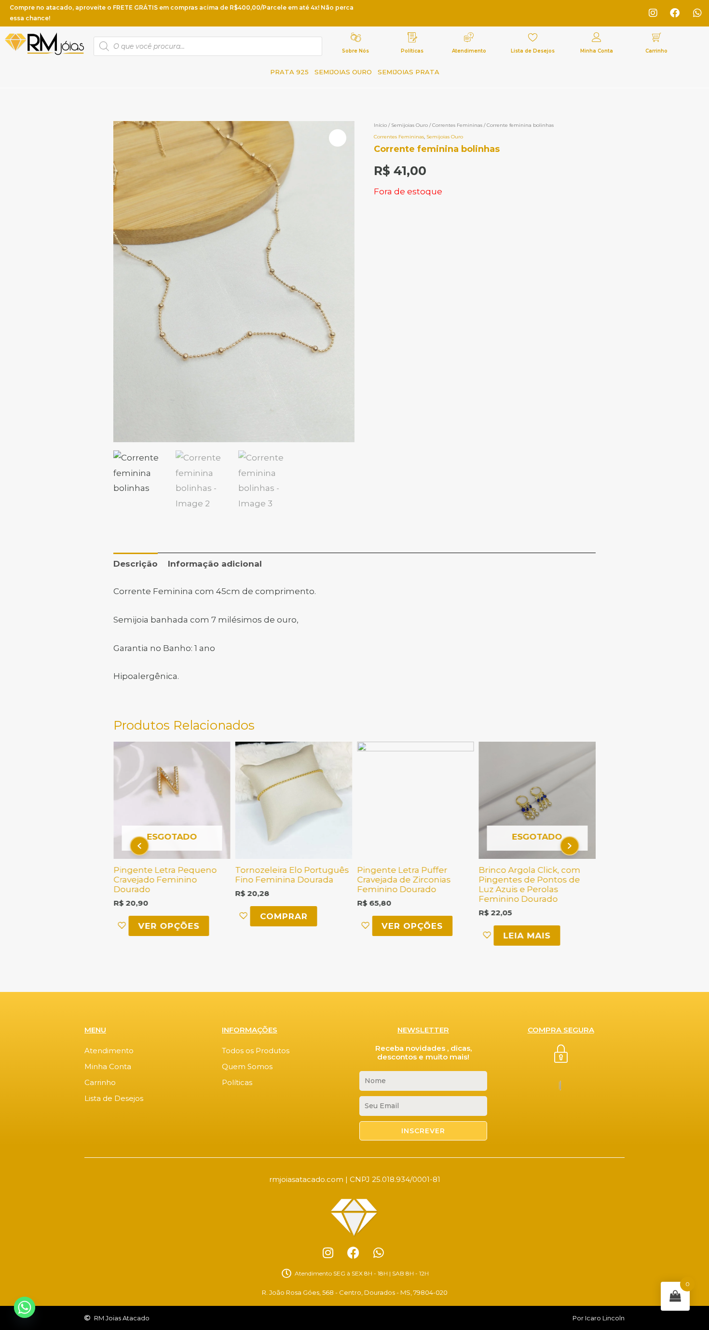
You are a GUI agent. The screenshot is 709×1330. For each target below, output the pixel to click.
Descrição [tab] (135, 564)
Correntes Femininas (457, 125)
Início (380, 125)
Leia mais (527, 935)
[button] (337, 138)
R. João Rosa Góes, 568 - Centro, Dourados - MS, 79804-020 (355, 1292)
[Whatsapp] (24, 1307)
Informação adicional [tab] (215, 564)
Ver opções (168, 926)
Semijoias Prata (408, 72)
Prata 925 (289, 72)
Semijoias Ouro (343, 72)
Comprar (284, 916)
